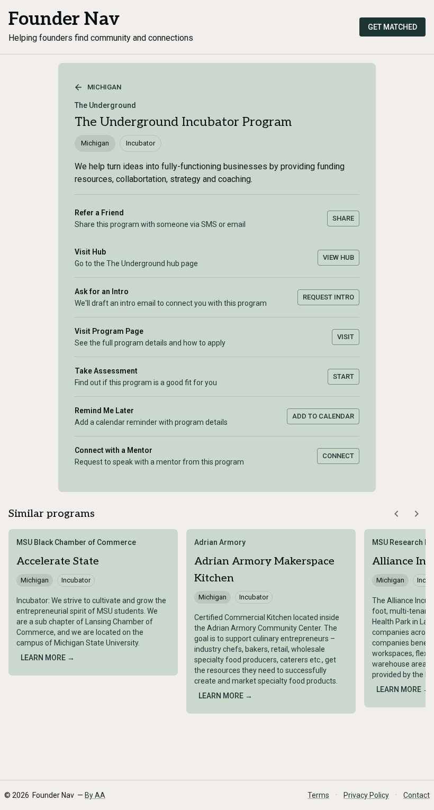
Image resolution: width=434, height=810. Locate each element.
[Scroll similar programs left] (396, 514)
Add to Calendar (323, 416)
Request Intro (328, 297)
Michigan (104, 87)
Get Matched (392, 27)
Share (343, 218)
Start (343, 376)
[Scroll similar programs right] (417, 514)
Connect (338, 456)
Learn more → (48, 657)
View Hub (338, 257)
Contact (416, 795)
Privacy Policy (366, 795)
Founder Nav (64, 19)
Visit (345, 337)
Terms (318, 795)
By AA (95, 795)
